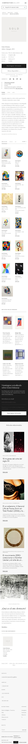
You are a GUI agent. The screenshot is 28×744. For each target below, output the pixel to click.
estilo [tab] (13, 92)
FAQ (3, 712)
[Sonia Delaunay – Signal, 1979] (20, 153)
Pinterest (24, 715)
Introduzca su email (8, 399)
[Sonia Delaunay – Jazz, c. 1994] (7, 223)
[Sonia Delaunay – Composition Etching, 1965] (7, 291)
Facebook (24, 712)
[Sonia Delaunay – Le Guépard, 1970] (7, 245)
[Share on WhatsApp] (20, 79)
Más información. (19, 88)
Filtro (23, 141)
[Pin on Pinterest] (17, 79)
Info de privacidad (22, 742)
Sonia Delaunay (6, 47)
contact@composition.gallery (9, 677)
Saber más (5, 472)
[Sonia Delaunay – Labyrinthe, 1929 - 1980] (20, 176)
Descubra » (4, 627)
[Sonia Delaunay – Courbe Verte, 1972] (7, 176)
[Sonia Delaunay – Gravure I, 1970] (7, 268)
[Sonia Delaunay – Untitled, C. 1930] (7, 198)
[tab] (4, 142)
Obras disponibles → (14, 71)
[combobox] (14, 7)
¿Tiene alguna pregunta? (9, 82)
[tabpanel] (14, 116)
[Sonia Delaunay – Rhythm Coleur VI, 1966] (7, 153)
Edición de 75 (11, 59)
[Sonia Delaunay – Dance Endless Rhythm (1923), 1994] (20, 198)
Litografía (10, 55)
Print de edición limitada (14, 53)
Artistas (10, 12)
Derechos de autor (7, 736)
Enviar (24, 729)
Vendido (10, 61)
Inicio (4, 12)
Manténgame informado (14, 66)
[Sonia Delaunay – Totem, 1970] (20, 245)
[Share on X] (13, 79)
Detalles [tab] (3, 92)
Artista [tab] (8, 92)
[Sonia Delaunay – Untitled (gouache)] (20, 268)
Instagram (24, 710)
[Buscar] (24, 7)
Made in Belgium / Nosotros (8, 710)
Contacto (4, 719)
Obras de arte (5, 717)
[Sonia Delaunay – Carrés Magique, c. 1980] (20, 223)
